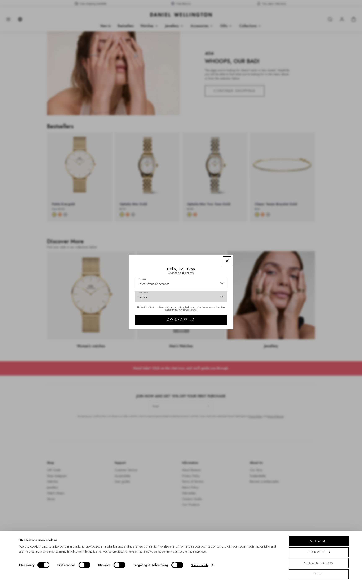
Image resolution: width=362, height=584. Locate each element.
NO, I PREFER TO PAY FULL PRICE (211, 328)
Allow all (318, 541)
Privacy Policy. (222, 346)
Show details (199, 565)
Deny (318, 574)
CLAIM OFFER (211, 315)
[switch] (84, 565)
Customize (316, 552)
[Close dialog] (253, 233)
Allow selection (319, 563)
